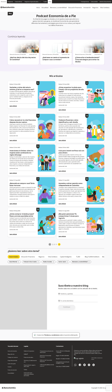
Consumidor (94, 1)
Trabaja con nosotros (13, 357)
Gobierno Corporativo (29, 351)
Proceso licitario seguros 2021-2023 (29, 365)
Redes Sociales (48, 262)
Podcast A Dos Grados (31, 262)
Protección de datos (28, 357)
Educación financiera (75, 8)
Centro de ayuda (11, 363)
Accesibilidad (11, 373)
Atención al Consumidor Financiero (45, 356)
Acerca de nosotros (12, 351)
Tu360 (45, 1)
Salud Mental (14, 262)
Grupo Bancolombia (12, 360)
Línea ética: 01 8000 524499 (62, 366)
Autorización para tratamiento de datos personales (29, 374)
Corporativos (18, 1)
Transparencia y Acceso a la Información (46, 351)
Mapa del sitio (11, 354)
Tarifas (25, 369)
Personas (3, 1)
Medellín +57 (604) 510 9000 (62, 358)
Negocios (10, 1)
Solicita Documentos (105, 1)
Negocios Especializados (33, 1)
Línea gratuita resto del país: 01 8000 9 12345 (62, 362)
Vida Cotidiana (104, 8)
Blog (50, 1)
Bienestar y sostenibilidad (58, 8)
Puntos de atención (12, 370)
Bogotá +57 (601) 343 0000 (62, 355)
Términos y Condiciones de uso (30, 361)
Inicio (38, 8)
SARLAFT (26, 354)
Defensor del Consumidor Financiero (46, 360)
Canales (10, 367)
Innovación (87, 8)
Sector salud (63, 262)
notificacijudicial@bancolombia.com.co (47, 365)
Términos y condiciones (51, 335)
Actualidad (45, 8)
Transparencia (85, 1)
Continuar (66, 307)
